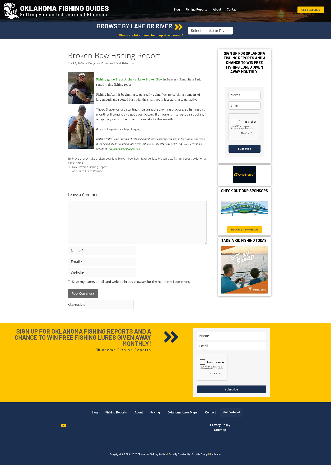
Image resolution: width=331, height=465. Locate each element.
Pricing (155, 412)
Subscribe (244, 149)
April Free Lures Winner (87, 171)
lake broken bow (100, 158)
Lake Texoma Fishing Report (89, 167)
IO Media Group (199, 454)
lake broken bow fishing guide (131, 158)
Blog (177, 9)
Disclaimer (215, 454)
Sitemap (220, 430)
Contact (232, 9)
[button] (210, 30)
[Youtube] (63, 425)
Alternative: (76, 304)
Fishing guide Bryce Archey (115, 79)
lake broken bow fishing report (171, 158)
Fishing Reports (196, 9)
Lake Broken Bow (150, 79)
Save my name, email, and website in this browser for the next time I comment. (131, 281)
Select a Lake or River (209, 30)
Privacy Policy (220, 425)
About (217, 9)
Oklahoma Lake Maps (182, 412)
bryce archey (80, 158)
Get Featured (231, 412)
